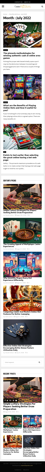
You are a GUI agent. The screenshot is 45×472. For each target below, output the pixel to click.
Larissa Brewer (9, 249)
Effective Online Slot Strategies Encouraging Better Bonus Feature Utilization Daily (18, 348)
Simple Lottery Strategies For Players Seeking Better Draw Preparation (19, 211)
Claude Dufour (9, 215)
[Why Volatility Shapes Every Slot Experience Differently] (22, 264)
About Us (27, 2)
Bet (5, 152)
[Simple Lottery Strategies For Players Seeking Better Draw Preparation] (22, 197)
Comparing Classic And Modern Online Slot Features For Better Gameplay (22, 313)
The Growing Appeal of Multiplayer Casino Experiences (12, 430)
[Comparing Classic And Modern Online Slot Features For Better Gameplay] (22, 298)
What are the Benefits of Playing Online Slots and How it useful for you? (20, 107)
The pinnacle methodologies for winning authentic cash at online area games (21, 55)
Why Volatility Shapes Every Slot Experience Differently (17, 279)
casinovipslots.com (27, 465)
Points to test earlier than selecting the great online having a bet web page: (20, 157)
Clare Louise (9, 316)
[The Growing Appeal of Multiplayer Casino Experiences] (22, 230)
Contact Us (18, 2)
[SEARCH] (39, 362)
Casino (5, 50)
